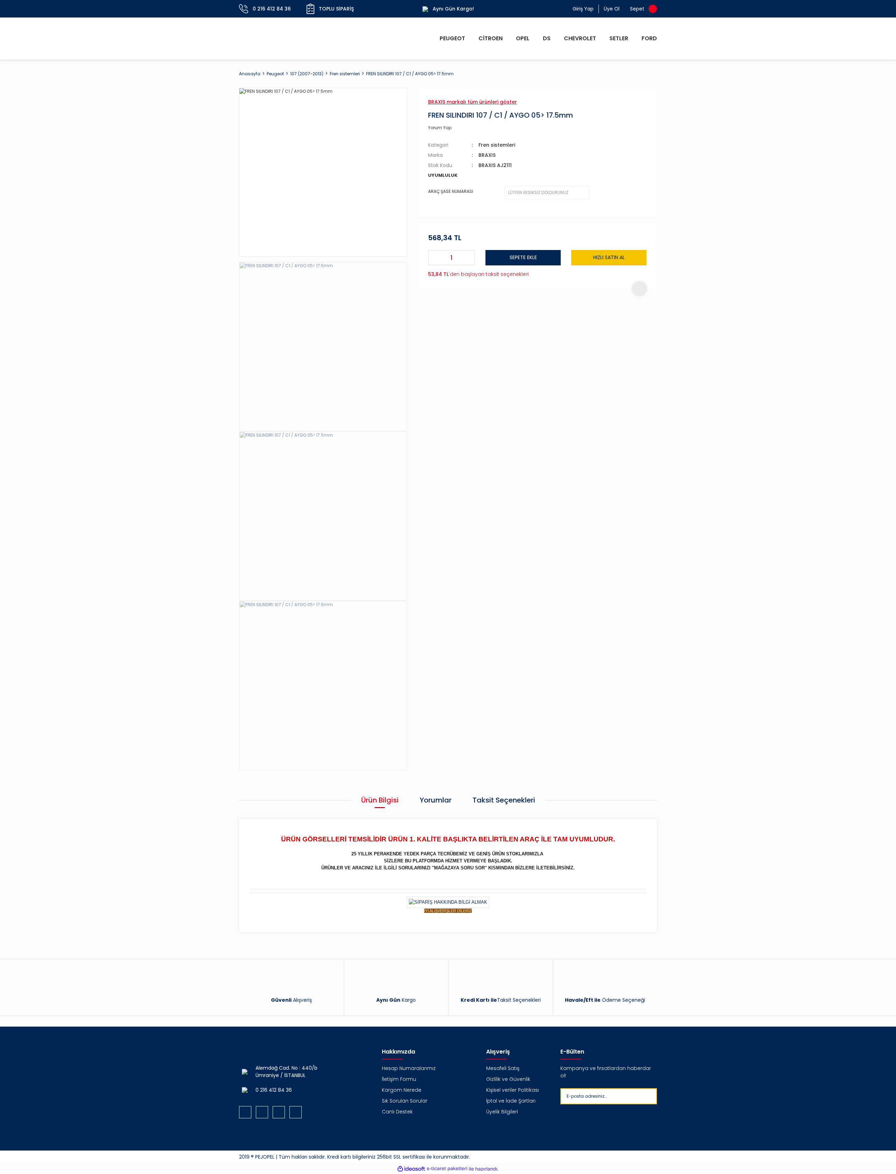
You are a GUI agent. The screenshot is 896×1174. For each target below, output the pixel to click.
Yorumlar (435, 800)
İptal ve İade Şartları (511, 1100)
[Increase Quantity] (467, 258)
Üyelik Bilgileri (502, 1111)
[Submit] (662, 1096)
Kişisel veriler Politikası (512, 1089)
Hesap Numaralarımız (409, 1068)
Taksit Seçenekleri (503, 800)
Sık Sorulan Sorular (404, 1100)
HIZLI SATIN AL (609, 257)
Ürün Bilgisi (380, 800)
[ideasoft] (411, 1169)
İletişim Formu (399, 1079)
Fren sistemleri (496, 144)
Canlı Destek (397, 1111)
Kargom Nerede (401, 1089)
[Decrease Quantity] (436, 258)
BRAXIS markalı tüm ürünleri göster (472, 101)
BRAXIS (487, 155)
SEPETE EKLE (523, 257)
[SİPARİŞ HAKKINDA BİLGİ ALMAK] (448, 901)
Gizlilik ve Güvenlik (508, 1079)
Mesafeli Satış (502, 1068)
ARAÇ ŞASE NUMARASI (450, 191)
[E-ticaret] (447, 1169)
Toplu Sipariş (336, 8)
